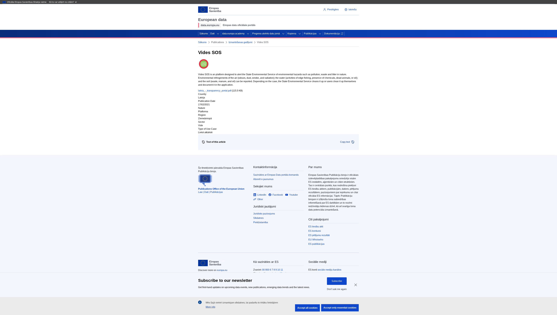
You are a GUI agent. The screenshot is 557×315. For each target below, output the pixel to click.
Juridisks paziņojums (264, 213)
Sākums (203, 33)
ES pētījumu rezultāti (319, 235)
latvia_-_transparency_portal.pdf (214, 90)
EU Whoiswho (315, 239)
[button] (350, 9)
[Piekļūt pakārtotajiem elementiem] (218, 33)
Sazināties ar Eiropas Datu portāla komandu (276, 175)
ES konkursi (314, 231)
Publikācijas (310, 33)
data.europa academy (233, 33)
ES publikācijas (316, 244)
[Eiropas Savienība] (209, 9)
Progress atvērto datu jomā (266, 33)
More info (210, 307)
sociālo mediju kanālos (329, 269)
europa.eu (222, 270)
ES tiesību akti (315, 226)
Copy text (345, 142)
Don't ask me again (337, 289)
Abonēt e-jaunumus (263, 179)
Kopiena (291, 33)
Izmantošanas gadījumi (240, 42)
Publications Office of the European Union (221, 189)
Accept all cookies (307, 308)
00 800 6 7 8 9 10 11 (272, 269)
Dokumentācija (332, 33)
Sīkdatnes (258, 218)
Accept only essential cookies (339, 307)
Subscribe (337, 281)
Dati (212, 33)
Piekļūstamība (260, 222)
